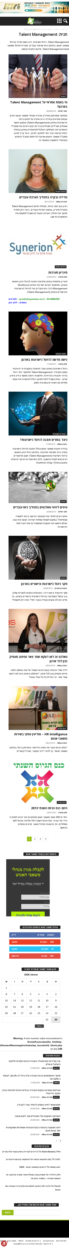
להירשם (15, 956)
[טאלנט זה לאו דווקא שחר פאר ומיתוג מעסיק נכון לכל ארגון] (38, 631)
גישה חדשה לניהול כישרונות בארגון (44, 360)
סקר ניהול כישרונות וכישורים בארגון (44, 584)
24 (47, 1013)
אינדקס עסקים (61, 267)
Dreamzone (48, 1240)
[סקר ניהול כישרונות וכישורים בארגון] (38, 558)
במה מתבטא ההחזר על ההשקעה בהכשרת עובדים (28, 1159)
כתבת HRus (62, 444)
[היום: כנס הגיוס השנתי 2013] (38, 782)
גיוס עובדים (62, 651)
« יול (39, 1026)
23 (56, 1013)
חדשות (63, 578)
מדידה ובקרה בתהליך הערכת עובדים (43, 197)
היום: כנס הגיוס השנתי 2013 (49, 808)
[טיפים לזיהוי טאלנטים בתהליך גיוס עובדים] (38, 487)
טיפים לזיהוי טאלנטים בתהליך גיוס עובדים (40, 507)
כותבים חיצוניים (60, 588)
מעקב (14, 941)
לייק (14, 934)
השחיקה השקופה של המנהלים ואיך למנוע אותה (37, 1116)
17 (47, 1007)
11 (39, 1000)
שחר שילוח (62, 111)
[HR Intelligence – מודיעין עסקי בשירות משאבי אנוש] (38, 708)
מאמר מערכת (61, 354)
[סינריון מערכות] (38, 247)
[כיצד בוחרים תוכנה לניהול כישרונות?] (38, 413)
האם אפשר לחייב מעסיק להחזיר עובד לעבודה (38, 1104)
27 (22, 1013)
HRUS (20, 1240)
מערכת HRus (61, 201)
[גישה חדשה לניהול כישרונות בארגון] (38, 333)
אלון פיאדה (62, 277)
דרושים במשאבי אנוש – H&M (32, 1167)
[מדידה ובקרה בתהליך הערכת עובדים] (38, 171)
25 (39, 1013)
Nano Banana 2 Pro (51, 1152)
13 (22, 1000)
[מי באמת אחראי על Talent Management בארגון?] (38, 76)
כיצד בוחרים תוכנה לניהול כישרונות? (43, 440)
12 (30, 1000)
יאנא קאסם (55, 1167)
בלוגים (63, 96)
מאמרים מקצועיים (59, 434)
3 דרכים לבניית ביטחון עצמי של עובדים (20, 1152)
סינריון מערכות (57, 272)
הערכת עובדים (61, 191)
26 (30, 1013)
